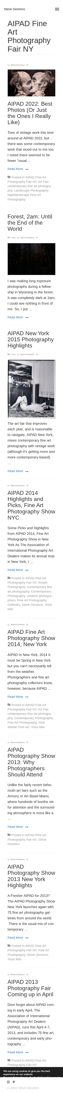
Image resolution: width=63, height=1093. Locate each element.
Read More (18, 169)
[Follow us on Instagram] (8, 1082)
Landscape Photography (31, 190)
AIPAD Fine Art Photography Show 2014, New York (31, 638)
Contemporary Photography (33, 718)
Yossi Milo (38, 727)
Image (13, 238)
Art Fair (43, 181)
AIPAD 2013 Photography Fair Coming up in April (30, 988)
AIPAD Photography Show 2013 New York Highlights (31, 876)
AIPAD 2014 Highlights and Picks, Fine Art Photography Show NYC (31, 505)
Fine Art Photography (22, 722)
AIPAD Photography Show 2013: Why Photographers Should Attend (31, 762)
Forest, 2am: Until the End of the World (30, 222)
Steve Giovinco (14, 9)
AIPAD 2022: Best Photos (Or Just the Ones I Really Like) (30, 113)
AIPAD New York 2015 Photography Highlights (31, 339)
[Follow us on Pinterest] (13, 1082)
